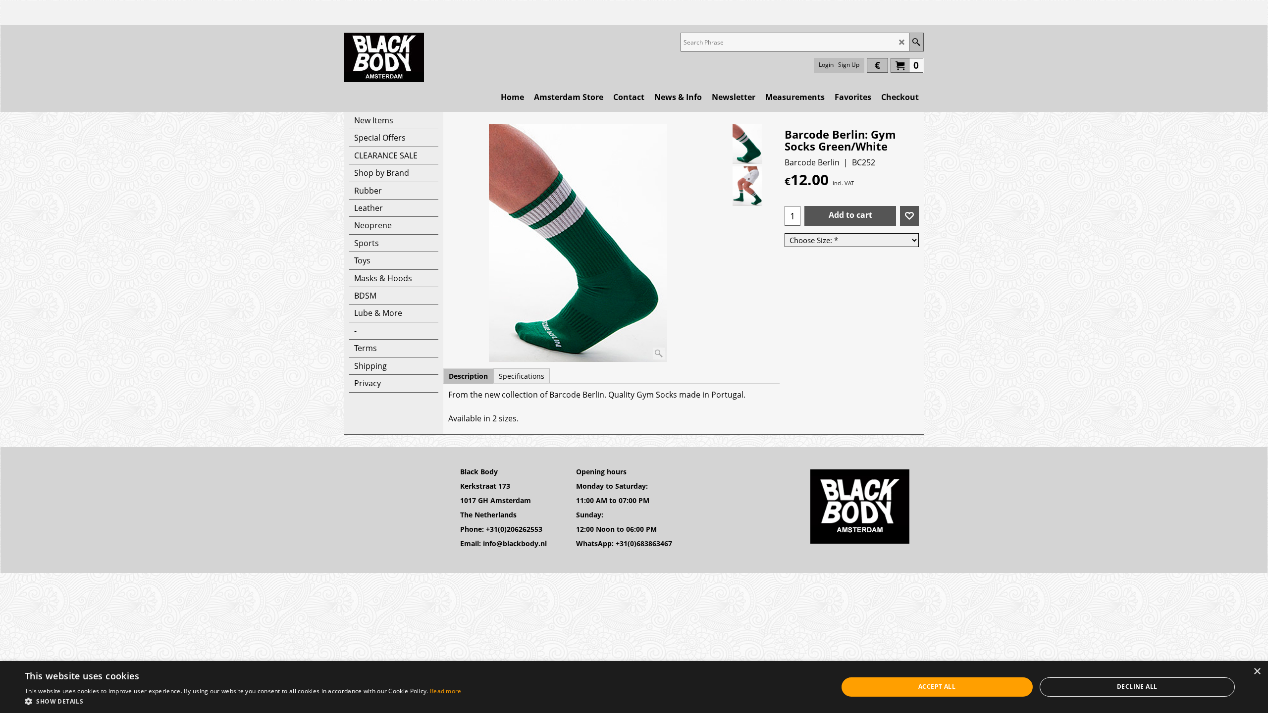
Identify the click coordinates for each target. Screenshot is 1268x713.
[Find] (916, 42)
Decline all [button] (1137, 686)
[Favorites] (909, 215)
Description (468, 376)
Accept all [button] (936, 686)
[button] (243, 701)
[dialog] (634, 687)
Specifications (521, 376)
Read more (446, 691)
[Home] (384, 57)
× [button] (1257, 671)
